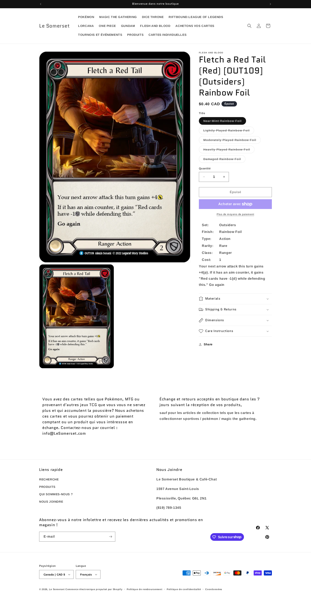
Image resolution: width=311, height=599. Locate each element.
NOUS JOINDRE (51, 502)
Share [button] (208, 344)
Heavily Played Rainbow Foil (229, 150)
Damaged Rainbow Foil (224, 160)
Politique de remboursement (144, 589)
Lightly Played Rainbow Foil (228, 131)
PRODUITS (47, 487)
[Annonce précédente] (40, 4)
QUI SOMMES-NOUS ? (56, 494)
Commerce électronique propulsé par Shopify (93, 589)
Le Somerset (57, 589)
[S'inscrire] (110, 537)
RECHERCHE (49, 479)
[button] (249, 25)
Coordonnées (213, 589)
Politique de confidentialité (184, 589)
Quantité (205, 168)
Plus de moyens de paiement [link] (235, 214)
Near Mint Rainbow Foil (224, 122)
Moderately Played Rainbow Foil (232, 141)
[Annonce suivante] (270, 4)
